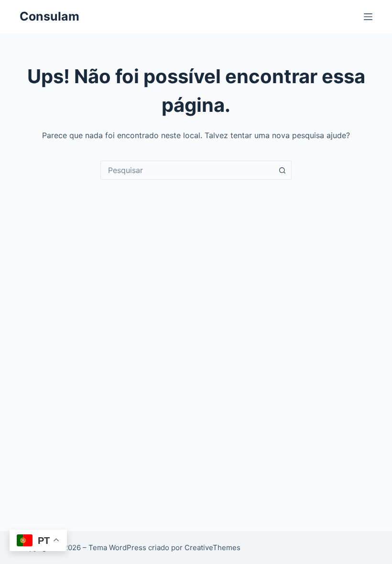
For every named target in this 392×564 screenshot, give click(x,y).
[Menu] (368, 16)
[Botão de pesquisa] (282, 170)
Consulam (49, 16)
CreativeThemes (212, 547)
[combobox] (187, 170)
